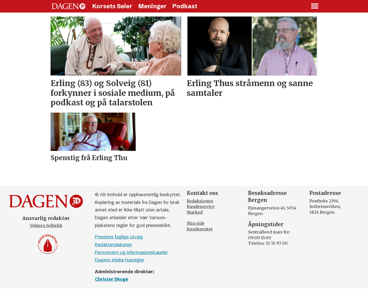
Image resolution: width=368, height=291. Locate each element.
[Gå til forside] (68, 6)
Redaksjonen (200, 200)
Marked (195, 212)
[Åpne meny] (315, 6)
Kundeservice (201, 206)
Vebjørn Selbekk (46, 225)
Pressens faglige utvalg (119, 237)
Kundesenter (200, 228)
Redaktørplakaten (113, 244)
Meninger (152, 6)
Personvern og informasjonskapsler (131, 252)
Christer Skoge (111, 279)
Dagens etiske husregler (119, 260)
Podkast (184, 6)
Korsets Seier (112, 6)
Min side (196, 223)
